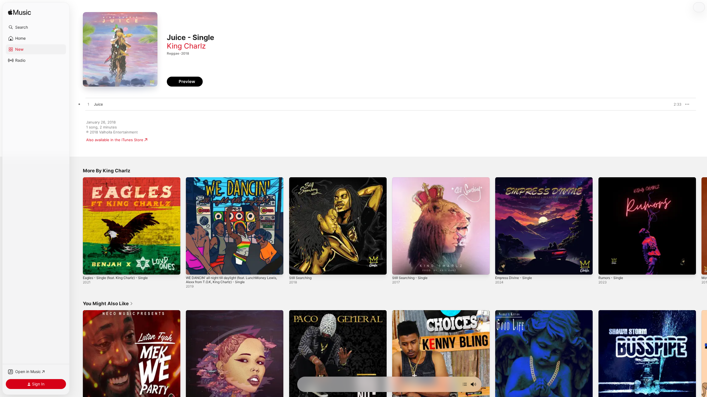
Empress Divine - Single (515, 179)
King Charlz (186, 46)
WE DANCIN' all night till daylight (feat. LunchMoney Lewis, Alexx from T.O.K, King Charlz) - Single (230, 181)
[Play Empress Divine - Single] (502, 268)
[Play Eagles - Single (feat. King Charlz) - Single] (90, 268)
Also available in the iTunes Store (114, 140)
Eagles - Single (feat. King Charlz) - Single (119, 179)
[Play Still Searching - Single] (399, 268)
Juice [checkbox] (98, 104)
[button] (36, 27)
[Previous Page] (77, 226)
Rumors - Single (612, 179)
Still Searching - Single (411, 179)
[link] (108, 304)
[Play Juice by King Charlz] (88, 104)
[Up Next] (464, 384)
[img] (19, 12)
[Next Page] (701, 226)
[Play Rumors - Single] (605, 268)
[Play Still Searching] (296, 268)
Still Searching (301, 179)
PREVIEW (675, 104)
